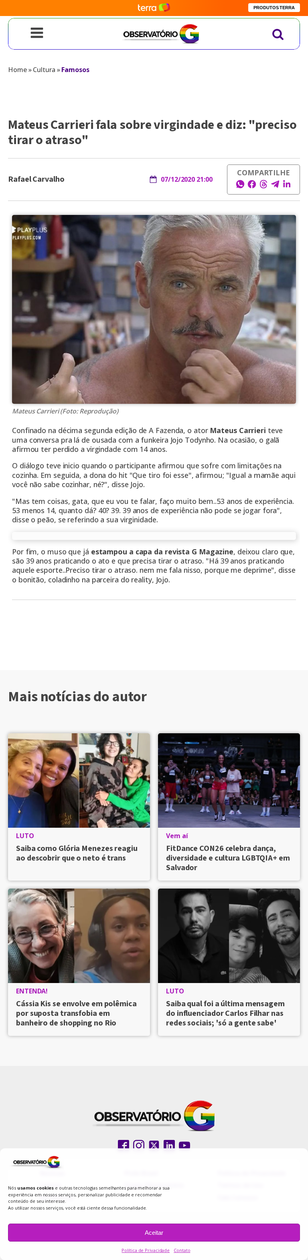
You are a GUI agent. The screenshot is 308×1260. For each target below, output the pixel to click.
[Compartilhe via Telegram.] (275, 186)
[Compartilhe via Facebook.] (252, 186)
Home (17, 69)
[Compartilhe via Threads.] (263, 186)
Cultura (44, 69)
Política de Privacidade (146, 1250)
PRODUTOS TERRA (274, 7)
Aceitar (154, 1232)
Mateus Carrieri (238, 430)
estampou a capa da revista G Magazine (162, 551)
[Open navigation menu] (37, 33)
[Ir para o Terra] (154, 7)
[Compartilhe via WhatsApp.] (240, 186)
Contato (182, 1250)
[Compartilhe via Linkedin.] (287, 186)
